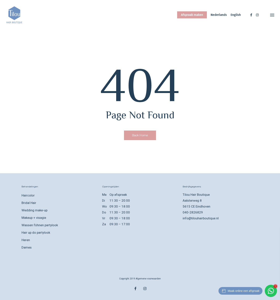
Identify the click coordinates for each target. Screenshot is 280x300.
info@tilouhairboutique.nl (201, 218)
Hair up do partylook (36, 232)
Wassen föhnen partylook (40, 225)
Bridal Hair (29, 203)
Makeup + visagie (34, 218)
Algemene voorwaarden (148, 278)
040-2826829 (193, 212)
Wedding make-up (34, 210)
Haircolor (28, 195)
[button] (272, 15)
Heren (26, 240)
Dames (27, 247)
